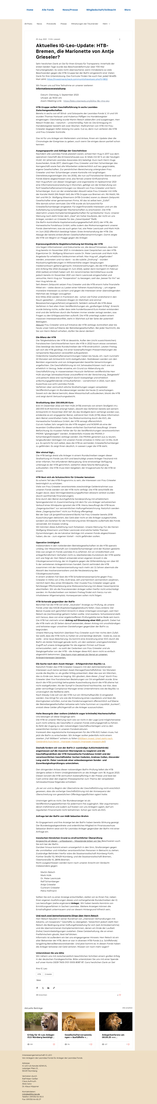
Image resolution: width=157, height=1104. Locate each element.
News (39, 24)
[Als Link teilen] (54, 988)
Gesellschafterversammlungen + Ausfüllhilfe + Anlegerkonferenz (78, 1036)
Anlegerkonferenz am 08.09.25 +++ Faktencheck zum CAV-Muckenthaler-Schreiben (115, 1036)
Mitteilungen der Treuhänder (84, 24)
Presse (64, 24)
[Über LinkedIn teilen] (48, 988)
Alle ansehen (127, 1008)
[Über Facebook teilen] (37, 988)
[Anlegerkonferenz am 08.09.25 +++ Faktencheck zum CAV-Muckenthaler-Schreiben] (115, 1021)
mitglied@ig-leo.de (31, 1094)
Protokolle (51, 24)
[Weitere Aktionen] (119, 39)
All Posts (28, 24)
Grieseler (48, 974)
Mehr (105, 24)
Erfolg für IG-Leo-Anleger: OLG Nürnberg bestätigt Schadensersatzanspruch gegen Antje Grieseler (41, 1036)
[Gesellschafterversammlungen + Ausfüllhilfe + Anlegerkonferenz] (78, 1021)
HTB (39, 974)
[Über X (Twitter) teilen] (43, 988)
